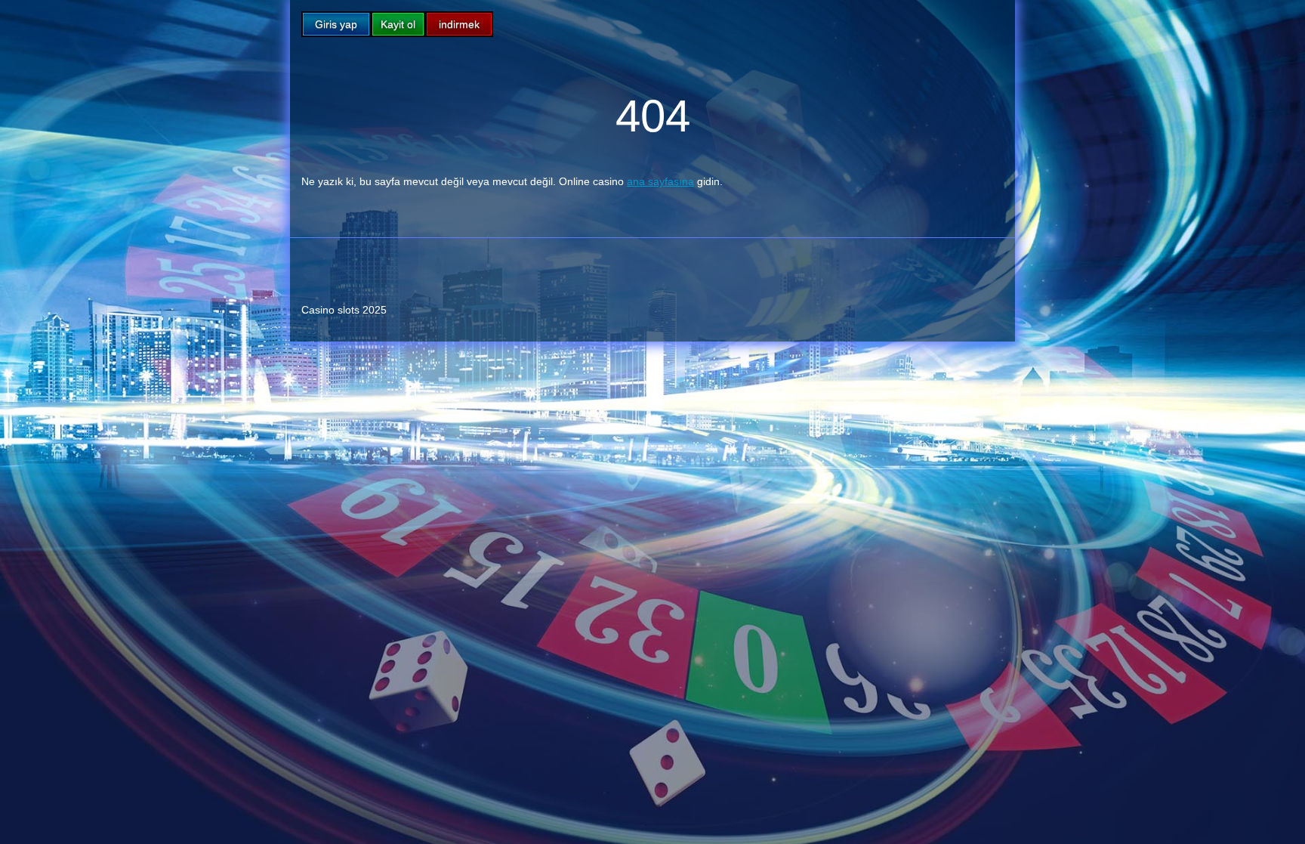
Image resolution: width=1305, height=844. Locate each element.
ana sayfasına (660, 181)
